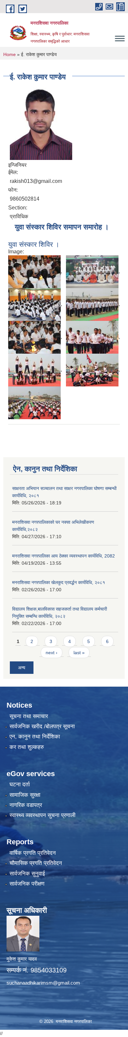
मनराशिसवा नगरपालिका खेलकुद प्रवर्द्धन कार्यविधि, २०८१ (58, 582)
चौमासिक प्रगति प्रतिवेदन (36, 863)
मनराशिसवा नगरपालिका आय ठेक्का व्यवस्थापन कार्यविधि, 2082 (63, 555)
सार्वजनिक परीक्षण (27, 884)
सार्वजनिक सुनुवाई (27, 874)
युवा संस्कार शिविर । (33, 244)
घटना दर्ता (20, 784)
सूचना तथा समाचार (29, 716)
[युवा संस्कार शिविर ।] (34, 271)
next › (51, 652)
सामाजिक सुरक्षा (25, 795)
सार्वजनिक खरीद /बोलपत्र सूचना (42, 726)
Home (9, 54)
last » (79, 652)
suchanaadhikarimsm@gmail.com (43, 983)
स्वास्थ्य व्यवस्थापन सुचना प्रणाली (42, 815)
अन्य (21, 667)
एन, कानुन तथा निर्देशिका (35, 737)
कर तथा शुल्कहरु (27, 747)
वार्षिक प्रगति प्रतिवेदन (33, 853)
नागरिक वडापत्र (26, 805)
